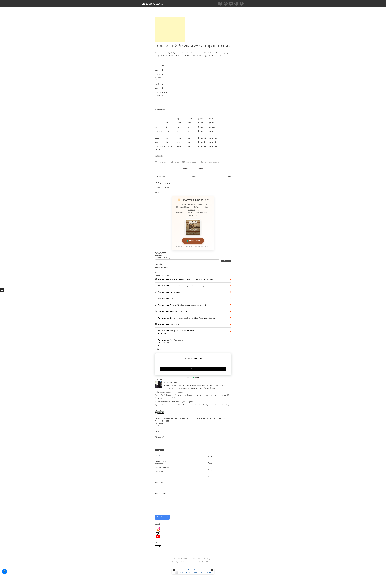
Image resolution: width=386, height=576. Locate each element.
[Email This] (156, 156)
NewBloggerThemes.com (206, 562)
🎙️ (4, 571)
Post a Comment (163, 187)
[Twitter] (231, 3)
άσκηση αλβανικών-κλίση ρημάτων (193, 45)
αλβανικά (207, 162)
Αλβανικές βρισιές (171, 382)
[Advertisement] (170, 29)
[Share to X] (160, 156)
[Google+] (226, 3)
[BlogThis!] (158, 156)
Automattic (181, 562)
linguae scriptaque (152, 3)
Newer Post (160, 177)
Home (193, 177)
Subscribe (193, 369)
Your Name (159, 472)
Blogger (209, 559)
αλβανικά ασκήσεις (216, 162)
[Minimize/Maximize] (212, 570)
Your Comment (160, 493)
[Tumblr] (242, 3)
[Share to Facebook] (162, 156)
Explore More (193, 570)
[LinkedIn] (237, 3)
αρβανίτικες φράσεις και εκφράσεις (169, 392)
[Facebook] (220, 3)
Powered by (188, 377)
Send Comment (162, 517)
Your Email (159, 482)
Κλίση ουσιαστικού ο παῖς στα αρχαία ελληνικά (174, 401)
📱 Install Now (193, 240)
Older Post (226, 177)
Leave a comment (192, 162)
